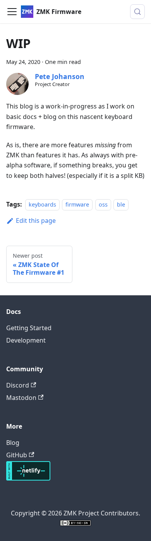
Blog (12, 442)
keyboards (42, 204)
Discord (17, 385)
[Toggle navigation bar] (12, 11)
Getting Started (28, 328)
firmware (77, 204)
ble (121, 204)
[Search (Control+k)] (137, 11)
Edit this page (36, 220)
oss (103, 204)
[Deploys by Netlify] (28, 478)
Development (26, 340)
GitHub (16, 455)
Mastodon (21, 397)
